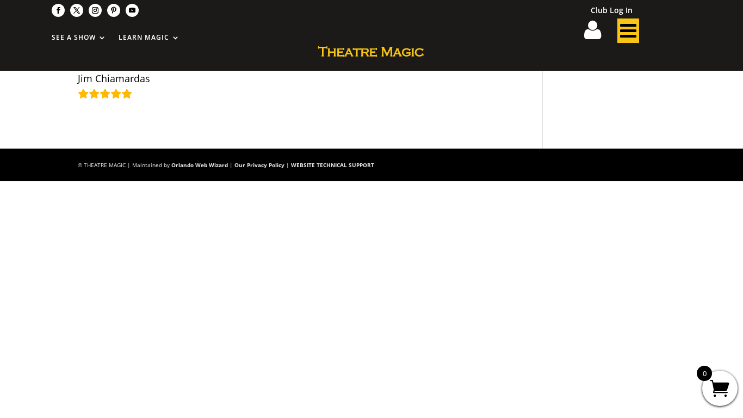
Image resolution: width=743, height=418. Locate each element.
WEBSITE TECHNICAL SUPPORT (332, 165)
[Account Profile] (599, 33)
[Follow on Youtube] (132, 10)
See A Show (74, 38)
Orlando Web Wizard (199, 165)
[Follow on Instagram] (95, 10)
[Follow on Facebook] (58, 10)
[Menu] (628, 33)
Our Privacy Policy (259, 165)
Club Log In (612, 11)
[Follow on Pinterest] (113, 10)
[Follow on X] (76, 10)
